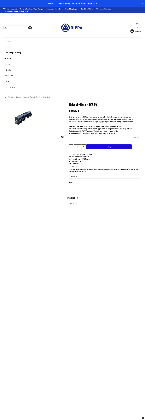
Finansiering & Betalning (13, 52)
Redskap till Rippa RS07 (30, 97)
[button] (136, 31)
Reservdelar (9, 47)
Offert (7, 81)
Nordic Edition (9, 75)
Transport (8, 58)
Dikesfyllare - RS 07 (44, 97)
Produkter (8, 41)
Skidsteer (18, 97)
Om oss (7, 64)
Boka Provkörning (10, 87)
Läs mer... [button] (137, 137)
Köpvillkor (8, 70)
